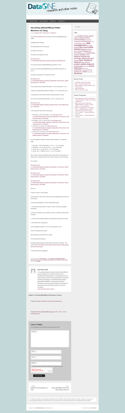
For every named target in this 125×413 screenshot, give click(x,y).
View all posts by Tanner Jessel (46, 289)
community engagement (60, 258)
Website (33, 363)
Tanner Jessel (46, 33)
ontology (76, 60)
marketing (88, 53)
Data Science (43, 258)
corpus (92, 41)
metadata (82, 55)
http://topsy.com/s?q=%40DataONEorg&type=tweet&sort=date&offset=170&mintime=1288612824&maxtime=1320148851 (50, 116)
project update (80, 63)
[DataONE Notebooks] (62, 15)
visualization (90, 71)
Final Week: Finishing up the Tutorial (82, 82)
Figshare (83, 49)
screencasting (78, 66)
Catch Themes (93, 408)
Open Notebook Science (83, 61)
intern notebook (83, 51)
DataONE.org (61, 21)
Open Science (39, 260)
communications (79, 39)
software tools (85, 68)
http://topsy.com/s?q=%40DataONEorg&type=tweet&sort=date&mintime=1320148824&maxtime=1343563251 (49, 104)
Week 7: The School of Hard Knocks (82, 83)
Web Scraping (57, 260)
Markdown (83, 53)
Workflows (78, 73)
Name (33, 351)
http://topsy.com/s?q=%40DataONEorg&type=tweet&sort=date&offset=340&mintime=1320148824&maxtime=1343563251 (50, 122)
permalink (38, 261)
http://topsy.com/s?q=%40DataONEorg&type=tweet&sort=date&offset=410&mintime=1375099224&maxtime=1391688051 (50, 133)
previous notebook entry (39, 36)
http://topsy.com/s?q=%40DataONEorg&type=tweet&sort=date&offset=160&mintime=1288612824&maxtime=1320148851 (50, 175)
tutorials (76, 72)
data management (82, 44)
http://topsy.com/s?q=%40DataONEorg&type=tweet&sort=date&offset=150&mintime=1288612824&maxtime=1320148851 (50, 80)
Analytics (53, 258)
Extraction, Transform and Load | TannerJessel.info (49, 301)
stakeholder (78, 70)
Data (79, 43)
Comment (34, 331)
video (81, 71)
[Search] (75, 26)
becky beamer (89, 36)
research (90, 63)
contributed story (86, 41)
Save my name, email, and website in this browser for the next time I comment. (47, 366)
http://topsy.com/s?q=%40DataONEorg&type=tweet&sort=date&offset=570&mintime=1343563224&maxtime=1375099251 (50, 128)
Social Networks (51, 260)
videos (85, 71)
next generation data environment (84, 57)
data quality (89, 45)
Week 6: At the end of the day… (82, 90)
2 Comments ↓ (53, 33)
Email (33, 357)
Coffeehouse (53, 21)
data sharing (84, 47)
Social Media (44, 260)
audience (80, 36)
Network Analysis (80, 56)
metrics (88, 55)
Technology (85, 70)
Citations (76, 38)
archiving (75, 36)
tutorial (90, 70)
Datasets (76, 47)
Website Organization (79, 88)
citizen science (84, 38)
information (33, 260)
